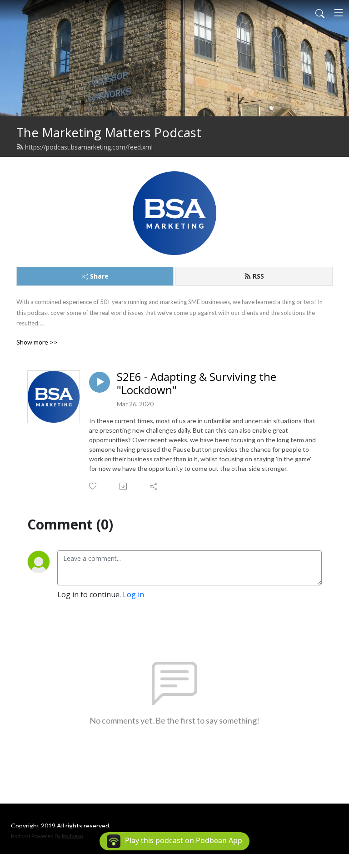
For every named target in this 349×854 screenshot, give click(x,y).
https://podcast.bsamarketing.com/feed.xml (89, 147)
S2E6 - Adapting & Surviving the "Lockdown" (196, 383)
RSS (258, 276)
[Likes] (93, 486)
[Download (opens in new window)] (124, 486)
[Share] (154, 486)
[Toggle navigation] (338, 12)
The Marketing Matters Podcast (108, 132)
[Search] (320, 13)
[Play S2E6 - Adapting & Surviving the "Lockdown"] (99, 382)
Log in (133, 594)
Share (99, 276)
